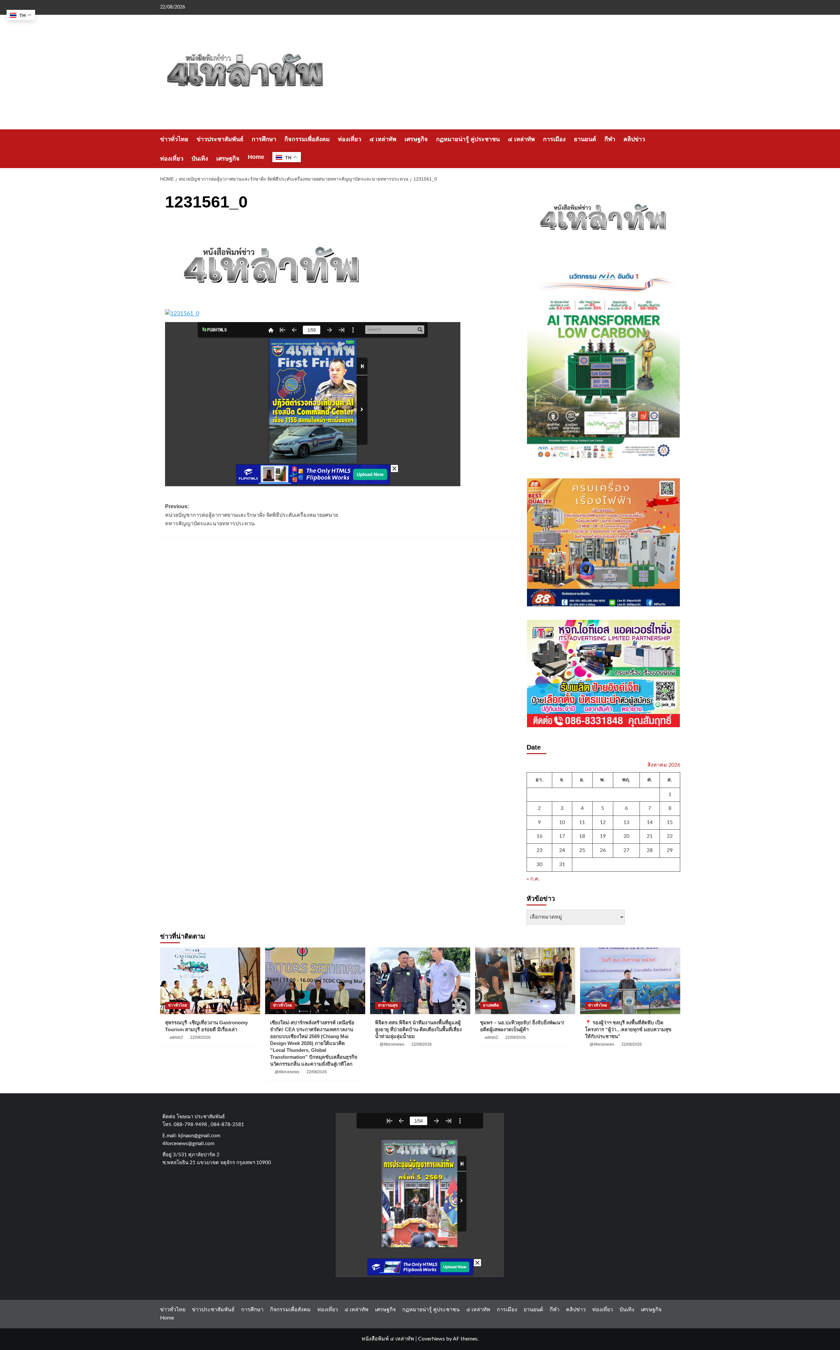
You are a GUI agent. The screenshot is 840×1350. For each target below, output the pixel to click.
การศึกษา (264, 139)
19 (603, 836)
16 (539, 836)
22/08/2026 (200, 1037)
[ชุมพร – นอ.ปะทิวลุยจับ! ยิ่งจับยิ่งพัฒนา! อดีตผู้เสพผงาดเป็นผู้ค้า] (525, 980)
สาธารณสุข (388, 1005)
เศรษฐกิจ (416, 139)
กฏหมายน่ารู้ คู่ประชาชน (468, 139)
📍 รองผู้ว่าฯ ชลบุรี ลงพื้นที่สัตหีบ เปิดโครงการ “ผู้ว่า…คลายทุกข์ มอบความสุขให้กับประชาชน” (628, 1029)
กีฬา (609, 139)
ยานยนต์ (585, 139)
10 (562, 822)
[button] (676, 149)
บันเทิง (200, 158)
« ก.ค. (533, 879)
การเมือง (554, 139)
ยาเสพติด (491, 1005)
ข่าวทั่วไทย (174, 139)
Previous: (251, 515)
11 (582, 822)
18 (582, 836)
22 (670, 836)
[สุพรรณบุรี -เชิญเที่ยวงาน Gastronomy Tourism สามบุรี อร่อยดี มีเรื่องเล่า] (210, 980)
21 (650, 836)
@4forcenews (287, 1072)
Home (256, 157)
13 (626, 822)
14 (650, 822)
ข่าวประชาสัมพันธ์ (220, 139)
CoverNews (431, 1338)
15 (670, 822)
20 (626, 836)
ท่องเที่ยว (349, 139)
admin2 (176, 1037)
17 (562, 836)
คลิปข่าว (634, 139)
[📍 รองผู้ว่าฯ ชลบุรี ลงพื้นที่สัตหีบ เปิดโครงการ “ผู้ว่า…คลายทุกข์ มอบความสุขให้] (630, 980)
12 (603, 822)
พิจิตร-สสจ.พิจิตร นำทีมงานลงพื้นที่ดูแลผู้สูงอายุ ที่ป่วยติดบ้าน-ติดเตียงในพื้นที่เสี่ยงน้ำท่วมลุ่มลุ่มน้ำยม (418, 1029)
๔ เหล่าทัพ (382, 139)
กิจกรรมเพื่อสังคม (307, 139)
